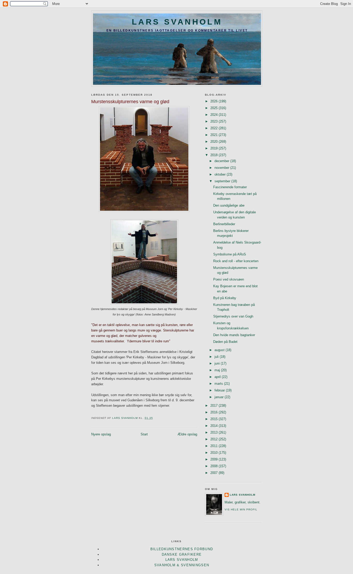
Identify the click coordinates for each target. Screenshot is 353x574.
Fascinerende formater (230, 187)
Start (144, 434)
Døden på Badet (225, 342)
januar (219, 397)
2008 (214, 466)
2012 (214, 439)
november (222, 168)
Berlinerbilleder (224, 224)
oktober (220, 174)
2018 (214, 155)
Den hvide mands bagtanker (234, 335)
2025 (214, 108)
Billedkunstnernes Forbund (181, 549)
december (222, 161)
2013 (214, 432)
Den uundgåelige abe (228, 205)
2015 (214, 419)
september (222, 181)
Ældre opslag (187, 434)
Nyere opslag (101, 434)
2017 (214, 405)
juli (217, 357)
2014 (214, 426)
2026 (214, 101)
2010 (214, 453)
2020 (214, 142)
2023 (214, 121)
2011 (214, 446)
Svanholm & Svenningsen (181, 565)
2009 (214, 459)
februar (220, 390)
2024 (214, 115)
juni (217, 363)
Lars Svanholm (242, 494)
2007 (214, 473)
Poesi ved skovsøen (228, 279)
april (218, 377)
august (220, 350)
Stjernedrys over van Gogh (233, 316)
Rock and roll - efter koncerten (235, 261)
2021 (214, 135)
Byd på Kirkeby (224, 298)
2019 (214, 148)
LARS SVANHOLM (177, 21)
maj (217, 370)
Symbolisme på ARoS (229, 254)
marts (219, 384)
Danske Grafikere (182, 554)
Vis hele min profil (241, 509)
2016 (214, 412)
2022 (214, 128)
